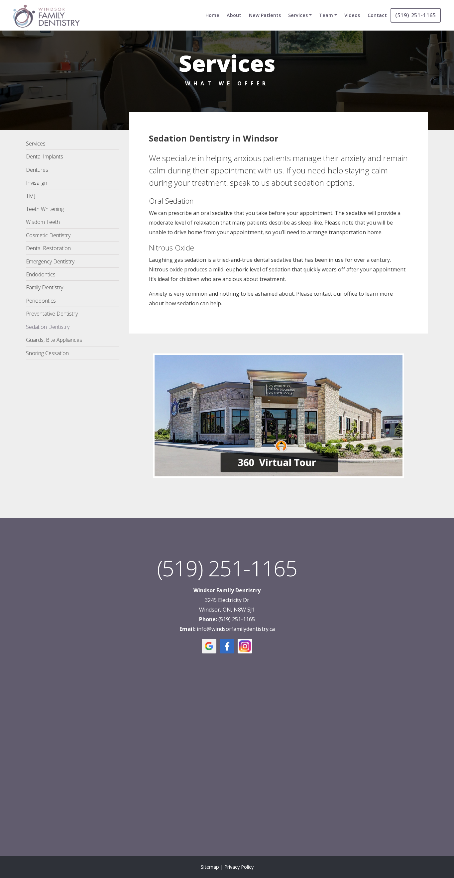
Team (326, 15)
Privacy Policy (239, 867)
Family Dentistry (44, 287)
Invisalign (36, 182)
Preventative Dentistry (52, 313)
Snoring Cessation (47, 353)
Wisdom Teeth (43, 222)
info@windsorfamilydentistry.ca (236, 629)
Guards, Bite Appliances (54, 339)
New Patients (265, 15)
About (234, 15)
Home (212, 15)
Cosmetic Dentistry (48, 235)
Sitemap (210, 867)
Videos (352, 15)
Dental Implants (44, 156)
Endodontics (41, 274)
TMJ (30, 196)
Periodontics (41, 300)
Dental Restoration (48, 248)
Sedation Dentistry (47, 327)
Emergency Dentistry (50, 261)
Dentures (37, 169)
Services (298, 15)
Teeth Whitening (45, 209)
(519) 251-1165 (415, 15)
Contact (377, 15)
